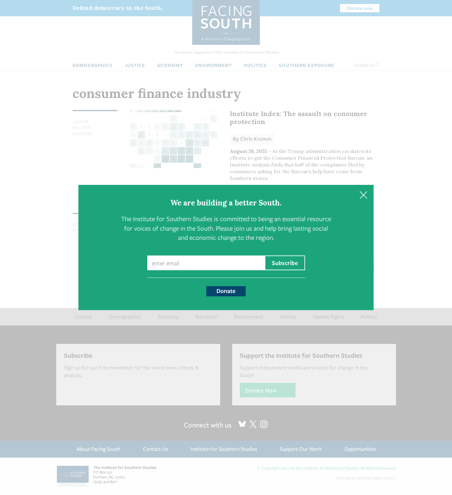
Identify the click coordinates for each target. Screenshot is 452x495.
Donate (226, 291)
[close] (363, 195)
